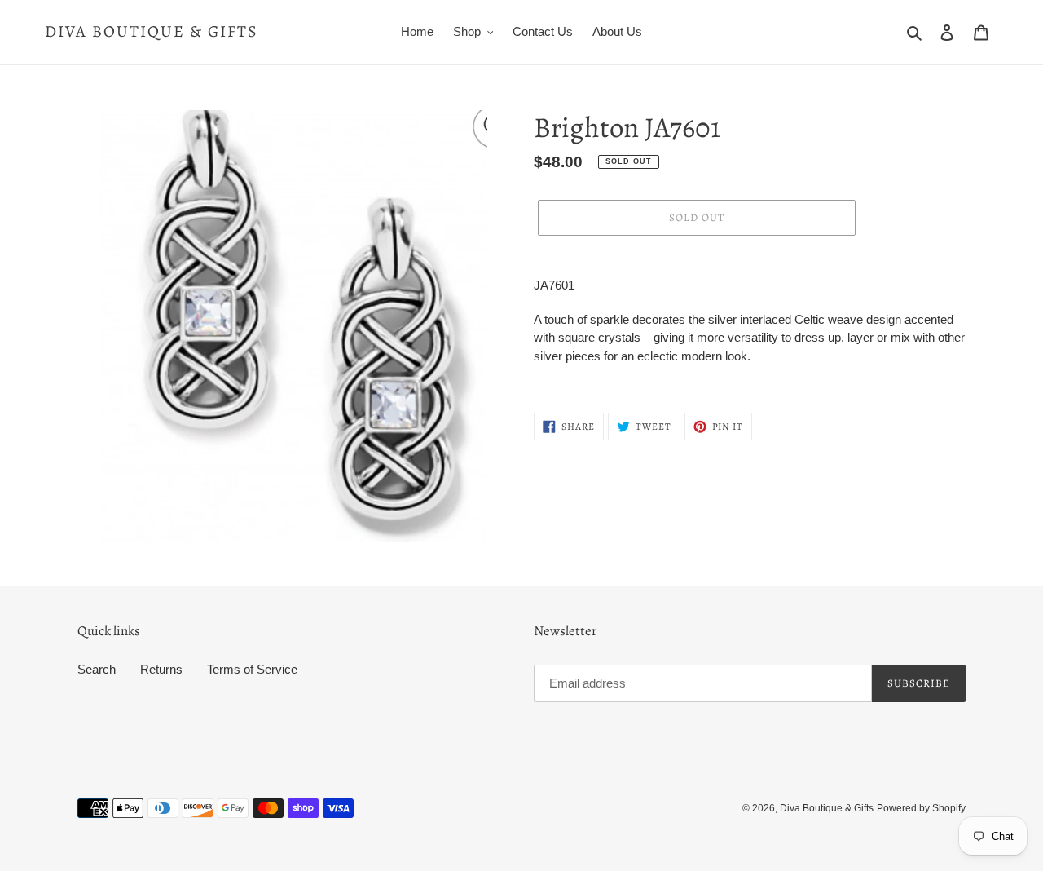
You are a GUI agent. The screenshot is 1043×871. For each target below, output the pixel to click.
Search (96, 669)
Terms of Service (252, 669)
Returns (161, 669)
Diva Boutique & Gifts (151, 32)
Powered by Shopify (921, 808)
